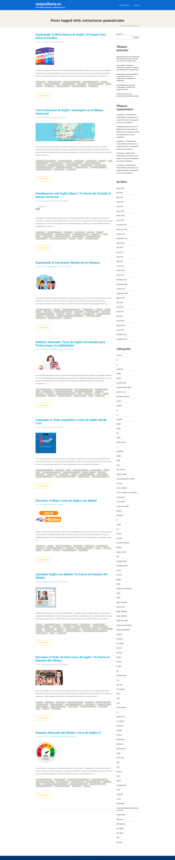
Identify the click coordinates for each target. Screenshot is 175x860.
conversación (89, 546)
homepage (119, 153)
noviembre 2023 (121, 339)
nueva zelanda (121, 707)
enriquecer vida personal (71, 472)
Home (122, 25)
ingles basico (48, 201)
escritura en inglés (88, 472)
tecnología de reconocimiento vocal (95, 631)
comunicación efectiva (44, 389)
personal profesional (93, 316)
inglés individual (121, 611)
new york (119, 684)
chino (118, 460)
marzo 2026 (120, 211)
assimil (118, 401)
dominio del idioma (54, 82)
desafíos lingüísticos (93, 782)
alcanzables (49, 702)
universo (67, 318)
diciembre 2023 (121, 334)
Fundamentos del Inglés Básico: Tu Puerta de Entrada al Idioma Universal (73, 195)
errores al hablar (42, 704)
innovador (119, 639)
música (97, 394)
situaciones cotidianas (73, 631)
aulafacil (119, 405)
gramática (50, 394)
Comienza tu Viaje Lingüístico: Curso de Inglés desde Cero (71, 421)
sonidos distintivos (55, 318)
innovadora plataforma (84, 548)
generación (105, 312)
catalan (118, 456)
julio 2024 (119, 302)
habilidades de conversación (66, 394)
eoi (117, 529)
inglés (39, 84)
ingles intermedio (51, 349)
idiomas (77, 314)
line (117, 671)
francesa (119, 575)
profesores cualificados (98, 167)
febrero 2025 (120, 270)
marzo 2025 (120, 266)
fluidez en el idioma (104, 704)
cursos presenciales (122, 506)
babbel (45, 504)
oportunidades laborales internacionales (70, 316)
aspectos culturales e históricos (78, 779)
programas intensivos (43, 169)
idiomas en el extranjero (124, 588)
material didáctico (68, 84)
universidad (120, 803)
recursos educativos (79, 86)
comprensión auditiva (81, 470)
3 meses (119, 355)
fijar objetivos (89, 704)
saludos (72, 238)
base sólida (68, 232)
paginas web (120, 716)
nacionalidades (41, 238)
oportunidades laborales (64, 167)
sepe (118, 767)
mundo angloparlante (87, 474)
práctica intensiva (81, 167)
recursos (56, 550)
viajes (52, 633)
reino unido (120, 758)
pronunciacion (121, 748)
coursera (119, 483)
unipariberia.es (48, 3)
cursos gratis (120, 497)
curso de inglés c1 (77, 782)
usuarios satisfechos (69, 550)
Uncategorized (50, 266)
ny (117, 712)
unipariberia (120, 114)
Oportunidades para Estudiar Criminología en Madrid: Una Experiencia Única (125, 87)
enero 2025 (120, 275)
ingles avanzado (121, 602)
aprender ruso (121, 392)
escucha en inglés (56, 704)
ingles (46, 42)
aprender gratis (121, 383)
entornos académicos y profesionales (55, 784)
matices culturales (103, 314)
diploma (119, 511)
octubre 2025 (120, 234)
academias (46, 117)
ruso (117, 762)
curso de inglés (102, 546)
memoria (39, 316)
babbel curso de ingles (63, 546)
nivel (118, 703)
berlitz (118, 437)
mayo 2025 (120, 257)
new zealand (120, 689)
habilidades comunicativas (45, 314)
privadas (119, 730)
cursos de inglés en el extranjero (126, 492)
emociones (47, 312)
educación (119, 515)
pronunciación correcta (90, 629)
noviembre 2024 (121, 284)
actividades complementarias (46, 161)
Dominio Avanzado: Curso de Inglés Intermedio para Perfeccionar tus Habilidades (70, 343)
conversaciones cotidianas (45, 782)
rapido (118, 753)
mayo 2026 (120, 202)
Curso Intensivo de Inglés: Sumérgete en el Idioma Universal (69, 111)
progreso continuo (63, 86)
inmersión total (86, 165)
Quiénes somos (124, 5)
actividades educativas (44, 779)
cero (68, 470)
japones (118, 661)
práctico (46, 550)
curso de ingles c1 (62, 782)
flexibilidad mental (92, 312)
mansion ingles (121, 675)
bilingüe (56, 309)
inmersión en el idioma (52, 84)
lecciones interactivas (100, 627)
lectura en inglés (42, 706)
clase (48, 736)
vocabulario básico (92, 238)
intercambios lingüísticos (45, 167)
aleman (118, 378)
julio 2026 (119, 193)
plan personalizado (73, 629)
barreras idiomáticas (54, 232)
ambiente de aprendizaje (44, 470)
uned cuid (119, 794)
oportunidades (102, 474)
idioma (69, 314)
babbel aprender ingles (52, 624)
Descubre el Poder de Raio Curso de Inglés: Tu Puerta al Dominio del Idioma (73, 658)
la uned (118, 666)
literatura (88, 394)
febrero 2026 (120, 215)
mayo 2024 (120, 311)
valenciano (119, 819)
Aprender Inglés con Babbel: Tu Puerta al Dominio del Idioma (71, 576)
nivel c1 (87, 786)
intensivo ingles (100, 165)
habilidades (64, 474)
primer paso (49, 86)
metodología (49, 629)
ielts (80, 394)
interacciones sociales (62, 236)
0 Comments (61, 42)
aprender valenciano (123, 396)
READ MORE (42, 95)
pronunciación (59, 169)
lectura (74, 474)
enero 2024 (120, 330)
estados (118, 547)
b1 (117, 410)
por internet (120, 721)
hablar (118, 584)
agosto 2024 (120, 298)
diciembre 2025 (121, 225)
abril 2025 (119, 261)
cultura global (96, 470)
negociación (77, 786)
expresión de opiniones (97, 784)
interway (119, 652)
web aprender (121, 824)
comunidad (77, 546)
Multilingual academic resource (126, 126)
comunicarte (80, 232)
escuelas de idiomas (122, 543)
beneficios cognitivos (43, 309)
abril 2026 (119, 206)
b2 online (119, 419)
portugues (119, 726)
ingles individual (121, 616)
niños (118, 698)
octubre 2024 (120, 289)
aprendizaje (40, 82)
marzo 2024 (120, 321)
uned (118, 789)
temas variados (41, 633)
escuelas (119, 538)
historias (60, 314)
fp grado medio (121, 561)
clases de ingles (54, 736)
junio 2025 (119, 252)
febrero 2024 (120, 325)
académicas (40, 232)
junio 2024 (119, 307)
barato (118, 428)
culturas (102, 161)
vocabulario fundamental (100, 476)
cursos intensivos (56, 163)
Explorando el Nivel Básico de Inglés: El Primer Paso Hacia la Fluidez (71, 36)
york (117, 837)
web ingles (119, 833)
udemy (118, 780)
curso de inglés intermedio (83, 389)
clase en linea (120, 469)
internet (119, 648)
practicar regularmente (88, 706)
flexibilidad (69, 548)
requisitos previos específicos (65, 476)
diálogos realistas (98, 624)
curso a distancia (121, 488)
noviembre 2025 (121, 229)
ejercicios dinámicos (43, 627)
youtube (119, 842)
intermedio (120, 643)
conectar (90, 232)
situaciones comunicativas (54, 631)
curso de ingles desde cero (51, 472)
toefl (90, 396)
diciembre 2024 (121, 279)
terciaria (119, 771)
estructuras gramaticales (72, 82)
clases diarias (79, 161)
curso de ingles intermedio (63, 389)
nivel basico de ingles (95, 84)
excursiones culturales (93, 163)
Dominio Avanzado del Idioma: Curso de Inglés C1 (68, 733)
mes (117, 680)
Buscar (136, 37)
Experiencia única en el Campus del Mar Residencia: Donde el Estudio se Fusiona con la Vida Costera (127, 59)
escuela (118, 533)
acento (39, 624)
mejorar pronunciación (58, 706)
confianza (89, 702)
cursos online (120, 501)
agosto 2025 (120, 243)
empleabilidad (47, 391)
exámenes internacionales (84, 391)
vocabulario (93, 86)
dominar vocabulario (102, 702)
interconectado (89, 314)
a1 (117, 360)
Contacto (136, 5)
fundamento (96, 234)
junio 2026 (119, 197)
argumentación (60, 779)
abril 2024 (119, 316)
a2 (117, 364)
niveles (98, 548)
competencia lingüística (99, 779)
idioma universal (72, 165)
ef (117, 520)
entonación (57, 627)
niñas (118, 693)
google (118, 579)
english (118, 524)
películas (52, 396)
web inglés (119, 828)
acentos (39, 702)
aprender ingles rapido (123, 387)
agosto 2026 (120, 188)
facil (117, 556)
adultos (118, 373)
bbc (117, 433)
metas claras (73, 706)
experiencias (41, 165)
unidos (118, 799)
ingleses (119, 634)
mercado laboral (78, 236)
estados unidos (121, 552)
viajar (80, 238)
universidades (120, 814)
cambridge (119, 451)
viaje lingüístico (83, 476)
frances (118, 570)
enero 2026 (120, 220)
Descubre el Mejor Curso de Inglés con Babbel (66, 500)
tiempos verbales (80, 396)
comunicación (91, 161)
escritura (67, 627)
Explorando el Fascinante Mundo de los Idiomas (68, 262)
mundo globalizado (93, 236)
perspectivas (41, 318)
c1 (45, 736)
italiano (118, 657)
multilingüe (50, 316)
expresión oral (52, 474)
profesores (120, 744)
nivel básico (81, 84)
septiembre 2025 (122, 238)
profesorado (120, 739)
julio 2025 (119, 247)
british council (120, 442)
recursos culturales (65, 396)
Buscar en (119, 34)
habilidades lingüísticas (56, 165)
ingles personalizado (123, 629)
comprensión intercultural (71, 309)
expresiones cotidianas (91, 82)
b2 (117, 415)
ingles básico (48, 236)
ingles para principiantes (124, 625)
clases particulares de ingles (125, 479)
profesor (119, 735)
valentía (45, 708)
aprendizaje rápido (65, 161)
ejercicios (40, 548)
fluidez (104, 82)
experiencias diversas (63, 234)
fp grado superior (122, 565)
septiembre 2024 (122, 293)
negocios (60, 629)
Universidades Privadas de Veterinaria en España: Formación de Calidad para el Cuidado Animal (127, 67)
